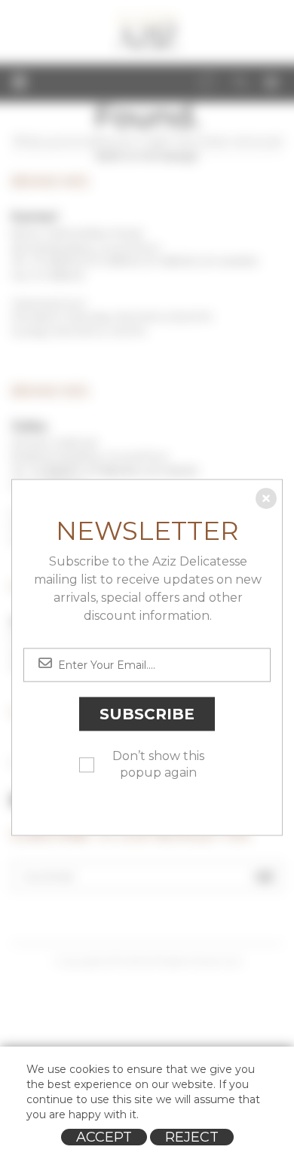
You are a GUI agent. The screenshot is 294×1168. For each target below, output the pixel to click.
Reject (192, 1137)
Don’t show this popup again (158, 764)
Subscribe (147, 714)
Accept (104, 1137)
